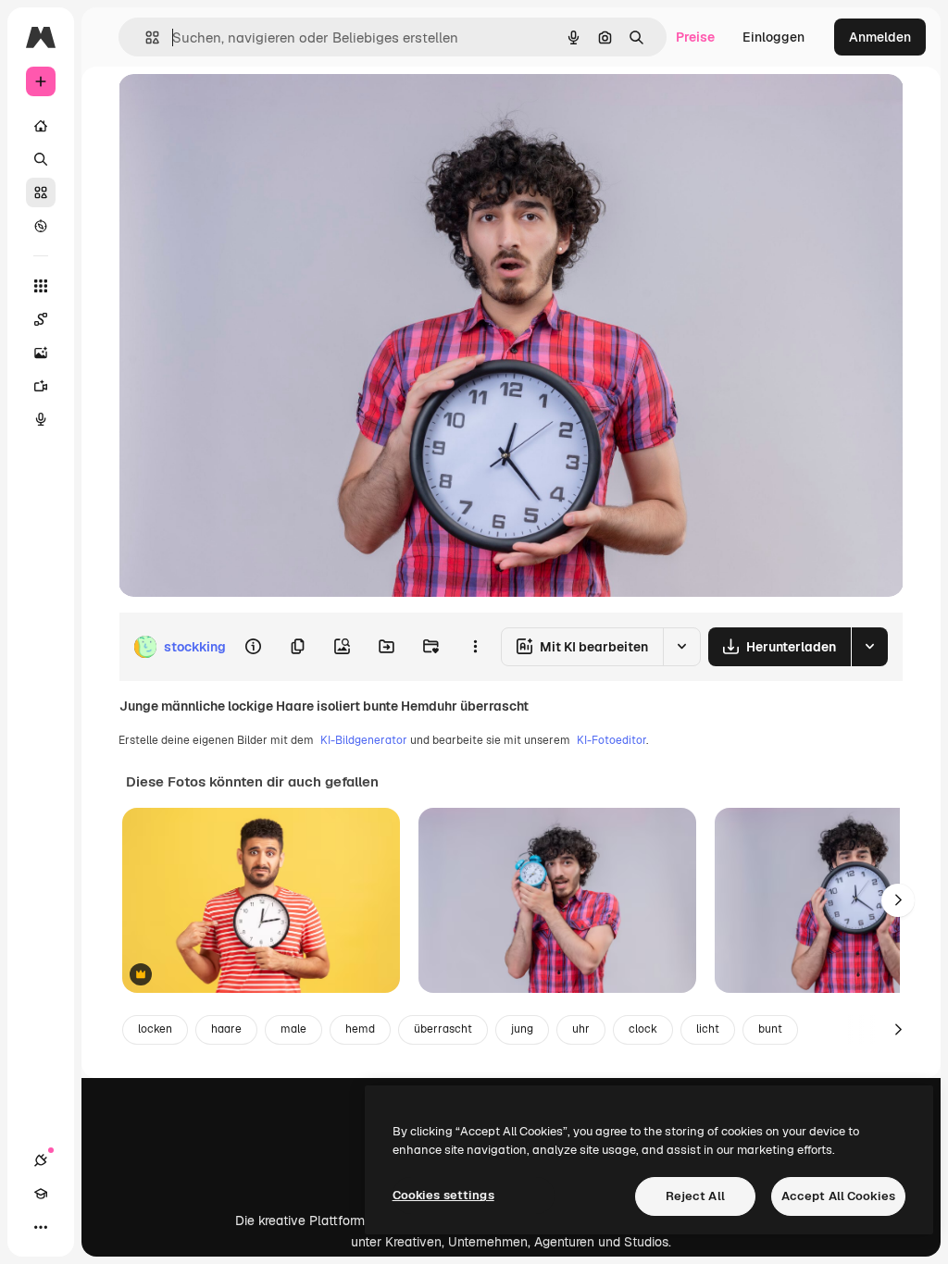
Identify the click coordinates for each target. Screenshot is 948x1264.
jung (522, 1029)
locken (155, 1029)
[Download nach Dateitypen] (869, 646)
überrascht (443, 1029)
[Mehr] (41, 1227)
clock (643, 1029)
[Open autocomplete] (144, 37)
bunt (770, 1029)
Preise (695, 37)
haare (226, 1029)
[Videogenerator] (41, 386)
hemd (360, 1029)
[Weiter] (898, 900)
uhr (581, 1029)
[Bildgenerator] (41, 352)
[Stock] (41, 192)
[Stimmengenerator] (41, 419)
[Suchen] (41, 159)
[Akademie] (41, 1193)
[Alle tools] (41, 286)
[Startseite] (41, 126)
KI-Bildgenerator (363, 740)
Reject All (695, 1196)
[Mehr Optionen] (474, 646)
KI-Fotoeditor (611, 740)
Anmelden (880, 37)
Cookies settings (443, 1195)
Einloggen (773, 37)
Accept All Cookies (838, 1196)
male (293, 1029)
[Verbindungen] (41, 1160)
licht (707, 1029)
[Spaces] (41, 319)
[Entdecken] (41, 226)
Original (237, 109)
